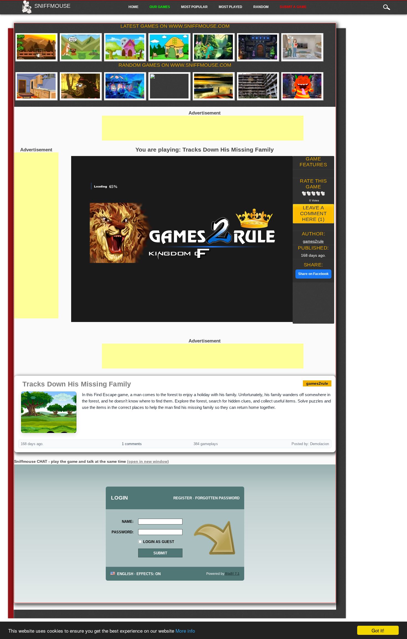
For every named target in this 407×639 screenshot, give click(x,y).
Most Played (230, 7)
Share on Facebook (313, 274)
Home (133, 7)
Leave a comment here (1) (313, 213)
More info (185, 630)
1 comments (132, 444)
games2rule (313, 241)
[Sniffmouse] (27, 12)
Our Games (160, 7)
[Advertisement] (36, 235)
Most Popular (194, 7)
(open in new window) (148, 461)
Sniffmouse (52, 6)
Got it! (378, 630)
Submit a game (293, 7)
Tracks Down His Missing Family (76, 384)
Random (261, 7)
